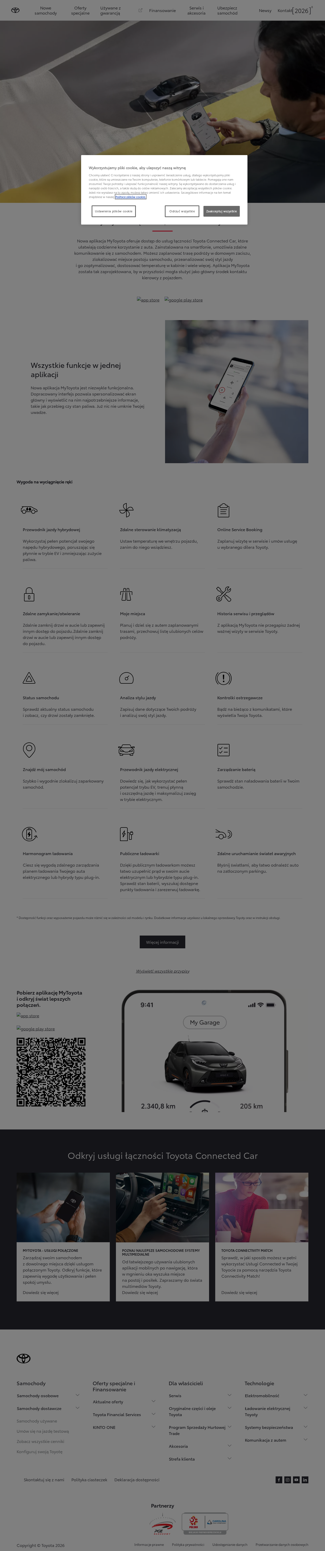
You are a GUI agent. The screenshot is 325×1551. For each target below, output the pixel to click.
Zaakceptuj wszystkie (221, 211)
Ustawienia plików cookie (114, 211)
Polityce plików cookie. (130, 197)
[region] (164, 190)
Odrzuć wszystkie (182, 211)
